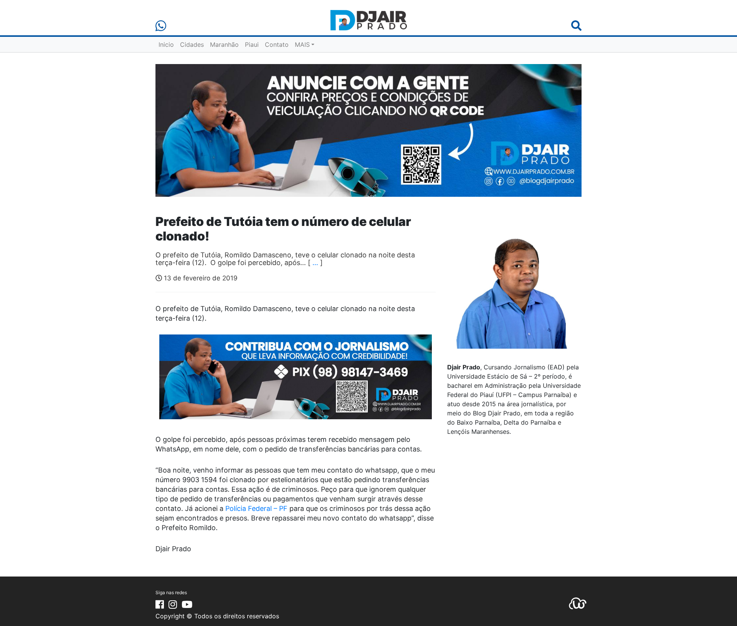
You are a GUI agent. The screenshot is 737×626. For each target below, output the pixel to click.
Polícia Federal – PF (256, 508)
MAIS (302, 44)
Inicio (166, 44)
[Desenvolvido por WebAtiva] (577, 602)
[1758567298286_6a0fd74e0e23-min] (295, 382)
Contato (277, 44)
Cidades (192, 44)
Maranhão (224, 44)
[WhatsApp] (160, 25)
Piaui (252, 44)
